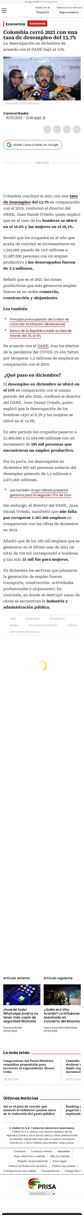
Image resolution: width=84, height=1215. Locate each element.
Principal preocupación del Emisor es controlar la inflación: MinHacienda (39, 322)
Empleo (14, 625)
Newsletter (63, 1151)
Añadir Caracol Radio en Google (35, 145)
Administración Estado (43, 625)
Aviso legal (59, 1161)
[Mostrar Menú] (4, 10)
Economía (15, 24)
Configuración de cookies (19, 1171)
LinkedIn (67, 129)
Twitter (57, 129)
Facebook (47, 129)
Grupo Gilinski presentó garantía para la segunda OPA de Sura (40, 492)
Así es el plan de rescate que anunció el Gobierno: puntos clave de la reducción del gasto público (29, 1110)
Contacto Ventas (41, 1151)
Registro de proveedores (33, 1161)
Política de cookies (63, 1166)
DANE (42, 346)
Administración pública (24, 631)
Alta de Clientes (60, 1156)
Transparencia (50, 1171)
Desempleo (33, 618)
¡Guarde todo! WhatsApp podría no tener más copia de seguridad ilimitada (20, 1015)
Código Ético (73, 1171)
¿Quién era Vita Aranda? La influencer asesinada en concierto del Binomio (62, 1015)
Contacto (20, 1151)
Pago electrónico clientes (29, 1156)
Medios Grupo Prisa (42, 1193)
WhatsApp (77, 129)
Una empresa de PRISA (42, 1183)
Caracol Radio (20, 10)
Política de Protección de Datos (28, 1166)
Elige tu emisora (68, 12)
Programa (42, 12)
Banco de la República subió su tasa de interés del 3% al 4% (41, 333)
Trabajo (72, 625)
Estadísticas (57, 618)
